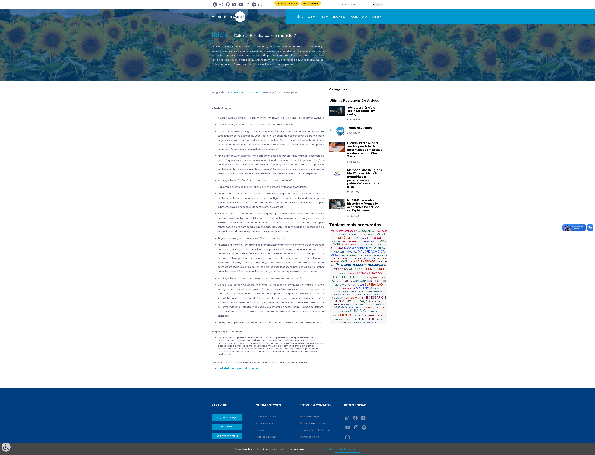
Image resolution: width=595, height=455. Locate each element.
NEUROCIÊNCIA (365, 231)
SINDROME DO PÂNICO (349, 255)
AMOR (344, 261)
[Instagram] (247, 4)
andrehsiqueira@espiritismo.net (238, 368)
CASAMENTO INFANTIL (362, 322)
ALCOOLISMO (352, 319)
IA (332, 234)
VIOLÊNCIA (364, 288)
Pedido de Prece (310, 3)
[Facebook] (227, 4)
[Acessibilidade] (215, 4)
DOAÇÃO (354, 244)
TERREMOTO (373, 311)
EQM (362, 285)
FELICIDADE (375, 238)
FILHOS (354, 234)
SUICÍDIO (358, 310)
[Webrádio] (260, 4)
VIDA (374, 322)
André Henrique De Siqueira (242, 92)
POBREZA (363, 244)
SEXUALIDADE (339, 258)
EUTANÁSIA (342, 238)
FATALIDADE (369, 258)
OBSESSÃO (340, 307)
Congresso (359, 16)
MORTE (381, 234)
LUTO (337, 234)
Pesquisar (377, 4)
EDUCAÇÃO (362, 301)
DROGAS (338, 319)
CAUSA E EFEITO (345, 277)
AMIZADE (356, 269)
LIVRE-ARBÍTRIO (376, 281)
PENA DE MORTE (354, 298)
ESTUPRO (371, 241)
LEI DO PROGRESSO (352, 241)
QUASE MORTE (359, 281)
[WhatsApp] (221, 4)
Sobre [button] (375, 16)
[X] (234, 4)
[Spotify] (254, 4)
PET (344, 319)
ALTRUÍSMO (381, 261)
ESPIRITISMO (341, 273)
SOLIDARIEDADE (366, 261)
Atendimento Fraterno (316, 423)
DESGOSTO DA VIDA (367, 234)
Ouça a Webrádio (266, 416)
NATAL (363, 238)
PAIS (333, 265)
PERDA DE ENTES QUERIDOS (346, 252)
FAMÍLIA (335, 281)
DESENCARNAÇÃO (347, 231)
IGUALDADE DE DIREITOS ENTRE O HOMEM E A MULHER (357, 294)
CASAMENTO (358, 315)
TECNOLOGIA (354, 307)
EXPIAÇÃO (348, 304)
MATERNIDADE (346, 288)
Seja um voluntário (227, 435)
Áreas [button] (312, 16)
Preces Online (311, 436)
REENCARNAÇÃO (369, 273)
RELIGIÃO (355, 238)
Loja (325, 16)
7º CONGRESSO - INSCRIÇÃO (361, 264)
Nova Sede (340, 16)
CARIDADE (367, 319)
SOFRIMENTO (341, 315)
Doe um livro (227, 426)
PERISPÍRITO (337, 241)
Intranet (260, 430)
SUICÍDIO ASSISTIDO (354, 258)
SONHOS (372, 244)
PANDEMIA (345, 234)
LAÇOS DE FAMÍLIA (377, 277)
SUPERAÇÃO (374, 284)
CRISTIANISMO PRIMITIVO (347, 291)
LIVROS (352, 261)
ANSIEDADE (344, 311)
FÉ (382, 294)
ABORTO (346, 281)
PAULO (362, 291)
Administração (311, 416)
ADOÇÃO (352, 273)
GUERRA (337, 248)
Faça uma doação (227, 417)
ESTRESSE (381, 244)
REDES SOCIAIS (380, 255)
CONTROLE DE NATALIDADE (372, 307)
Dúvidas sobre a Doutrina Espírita (319, 430)
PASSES (334, 231)
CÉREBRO (341, 269)
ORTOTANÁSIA (366, 255)
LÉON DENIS (363, 277)
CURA (364, 241)
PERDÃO (376, 288)
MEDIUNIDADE (381, 231)
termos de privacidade (319, 449)
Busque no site (264, 423)
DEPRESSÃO (374, 269)
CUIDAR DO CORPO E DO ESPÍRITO (369, 304)
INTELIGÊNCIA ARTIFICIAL (375, 315)
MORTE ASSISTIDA (374, 291)
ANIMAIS (346, 244)
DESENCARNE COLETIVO (355, 248)
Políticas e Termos (266, 436)
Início (299, 16)
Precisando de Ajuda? (287, 3)
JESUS (338, 285)
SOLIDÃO (338, 298)
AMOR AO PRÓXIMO (350, 285)
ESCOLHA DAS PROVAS (376, 248)
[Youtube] (240, 4)
